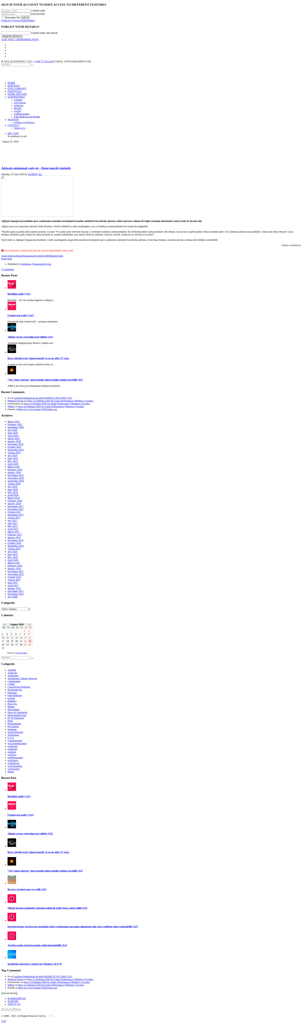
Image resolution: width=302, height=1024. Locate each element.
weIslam (12, 752)
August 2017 (14, 517)
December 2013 (15, 591)
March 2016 (14, 563)
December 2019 (15, 444)
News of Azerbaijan (17, 712)
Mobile (11, 706)
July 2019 (12, 455)
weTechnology (15, 766)
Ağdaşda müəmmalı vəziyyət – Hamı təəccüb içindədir (36, 168)
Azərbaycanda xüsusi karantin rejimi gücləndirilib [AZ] (37, 945)
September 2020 (16, 427)
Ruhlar (53, 256)
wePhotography (15, 757)
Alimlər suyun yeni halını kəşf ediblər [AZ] (30, 337)
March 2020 (14, 438)
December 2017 (15, 506)
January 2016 (14, 568)
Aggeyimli (6, 256)
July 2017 (12, 520)
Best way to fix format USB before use (37, 409)
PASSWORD (38, 14)
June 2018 (13, 489)
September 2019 (16, 449)
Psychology (13, 726)
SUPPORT (13, 1001)
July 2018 (12, 486)
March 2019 (14, 466)
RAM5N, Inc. (35, 174)
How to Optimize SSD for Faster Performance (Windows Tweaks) (60, 400)
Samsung (12, 729)
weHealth (12, 749)
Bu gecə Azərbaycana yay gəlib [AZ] (27, 889)
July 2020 (12, 430)
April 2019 (13, 464)
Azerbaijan (17, 256)
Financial (12, 692)
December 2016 (15, 540)
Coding (11, 684)
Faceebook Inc (15, 689)
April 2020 (13, 435)
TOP (3, 1021)
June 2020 (13, 433)
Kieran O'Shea (21, 653)
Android (12, 670)
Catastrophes (14, 681)
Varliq (60, 256)
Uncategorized (15, 740)
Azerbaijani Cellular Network (22, 678)
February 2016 (15, 565)
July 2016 (12, 551)
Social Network (15, 732)
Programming (14, 723)
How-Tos (12, 704)
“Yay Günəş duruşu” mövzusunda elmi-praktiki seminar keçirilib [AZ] (45, 379)
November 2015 (16, 574)
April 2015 (13, 585)
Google (11, 698)
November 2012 (16, 594)
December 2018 (15, 475)
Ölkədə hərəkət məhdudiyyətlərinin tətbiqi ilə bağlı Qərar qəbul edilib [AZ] (47, 908)
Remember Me (12, 17)
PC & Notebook (16, 718)
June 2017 (13, 523)
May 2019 (13, 461)
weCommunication (17, 743)
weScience (13, 760)
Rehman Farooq (16, 400)
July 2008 (12, 596)
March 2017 (14, 531)
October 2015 (14, 577)
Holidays (12, 701)
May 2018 (13, 492)
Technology (13, 735)
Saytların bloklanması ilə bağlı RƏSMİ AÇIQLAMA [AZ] (43, 398)
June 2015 (13, 582)
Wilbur (11, 406)
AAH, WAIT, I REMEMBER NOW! (20, 39)
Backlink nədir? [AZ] (19, 294)
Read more (6, 258)
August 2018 (14, 483)
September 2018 (16, 481)
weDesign (13, 746)
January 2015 (14, 588)
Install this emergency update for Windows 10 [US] (35, 964)
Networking (14, 709)
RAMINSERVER (17, 998)
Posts (10, 721)
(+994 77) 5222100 (43, 61)
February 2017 (15, 534)
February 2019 (15, 469)
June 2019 (13, 458)
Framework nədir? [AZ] (21, 315)
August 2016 (14, 548)
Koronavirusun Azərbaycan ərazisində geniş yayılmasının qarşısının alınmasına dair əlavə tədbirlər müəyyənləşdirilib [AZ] (73, 926)
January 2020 (14, 441)
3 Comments (7, 269)
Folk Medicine (15, 695)
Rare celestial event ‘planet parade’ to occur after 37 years (38, 358)
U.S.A (11, 737)
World (11, 771)
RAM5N (45, 256)
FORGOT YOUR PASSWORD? (18, 20)
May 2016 (13, 557)
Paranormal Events (32, 256)
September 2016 (16, 546)
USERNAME (38, 10)
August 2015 (14, 580)
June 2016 (13, 554)
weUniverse (14, 769)
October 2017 (14, 512)
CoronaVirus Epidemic (19, 687)
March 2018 (14, 498)
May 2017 (13, 526)
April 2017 (13, 529)
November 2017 (16, 509)
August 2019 (14, 452)
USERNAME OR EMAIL (44, 33)
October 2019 (14, 447)
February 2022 (15, 424)
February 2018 (15, 500)
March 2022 (14, 421)
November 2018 (16, 478)
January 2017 (14, 537)
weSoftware (14, 763)
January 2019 (14, 472)
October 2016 (14, 543)
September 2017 (16, 514)
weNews (12, 754)
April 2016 (13, 560)
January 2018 (14, 503)
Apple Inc (12, 672)
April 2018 (13, 495)
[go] (32, 65)
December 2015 (15, 571)
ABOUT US (14, 1004)
